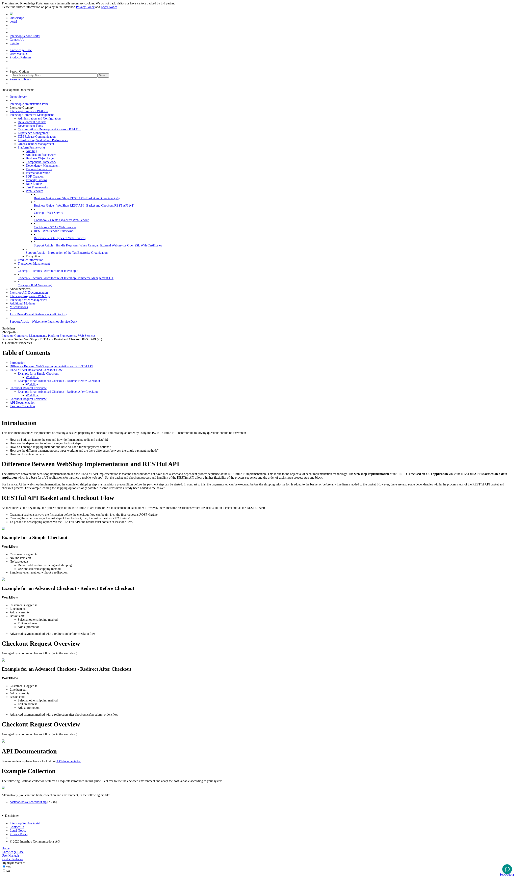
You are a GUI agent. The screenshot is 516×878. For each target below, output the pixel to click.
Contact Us (17, 39)
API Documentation (22, 402)
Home (5, 848)
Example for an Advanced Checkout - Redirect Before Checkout (59, 380)
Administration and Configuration (39, 118)
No (8, 871)
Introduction (17, 362)
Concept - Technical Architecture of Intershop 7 (48, 270)
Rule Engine (34, 183)
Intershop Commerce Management (32, 114)
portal (13, 21)
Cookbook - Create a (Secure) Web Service (61, 220)
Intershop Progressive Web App (30, 296)
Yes (8, 867)
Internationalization (38, 173)
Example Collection (22, 406)
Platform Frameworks (31, 147)
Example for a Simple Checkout (38, 373)
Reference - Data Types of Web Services (59, 238)
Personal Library (20, 79)
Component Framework (41, 162)
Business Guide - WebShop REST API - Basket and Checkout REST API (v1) (84, 205)
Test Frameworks (37, 187)
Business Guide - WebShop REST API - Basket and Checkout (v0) (77, 198)
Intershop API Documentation (29, 292)
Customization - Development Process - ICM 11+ (49, 129)
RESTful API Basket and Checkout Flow (36, 370)
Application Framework (41, 154)
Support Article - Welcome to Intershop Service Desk (43, 321)
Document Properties (18, 343)
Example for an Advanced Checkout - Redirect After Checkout (58, 391)
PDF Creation (35, 176)
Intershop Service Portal (25, 36)
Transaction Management (34, 263)
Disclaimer (12, 815)
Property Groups (36, 180)
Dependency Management (42, 165)
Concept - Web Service (48, 212)
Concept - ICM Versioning (35, 285)
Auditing (31, 151)
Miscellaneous (19, 307)
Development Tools (30, 125)
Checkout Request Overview (28, 388)
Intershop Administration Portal (29, 104)
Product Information (30, 260)
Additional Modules (22, 303)
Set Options (506, 874)
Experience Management (33, 133)
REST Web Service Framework (54, 231)
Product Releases (20, 57)
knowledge (17, 18)
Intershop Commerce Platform (29, 111)
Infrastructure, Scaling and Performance (43, 140)
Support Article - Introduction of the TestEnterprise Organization (67, 252)
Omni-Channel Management (36, 143)
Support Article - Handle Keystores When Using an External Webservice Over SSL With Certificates (98, 245)
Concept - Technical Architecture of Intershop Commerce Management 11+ (65, 278)
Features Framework (39, 169)
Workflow (32, 377)
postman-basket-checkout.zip (28, 802)
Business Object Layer (40, 158)
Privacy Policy (85, 7)
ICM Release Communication (37, 136)
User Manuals (18, 53)
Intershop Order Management (28, 299)
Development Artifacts (32, 122)
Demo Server (18, 96)
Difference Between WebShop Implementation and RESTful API (51, 366)
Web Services (34, 191)
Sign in (14, 43)
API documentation (68, 761)
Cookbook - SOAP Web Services (55, 227)
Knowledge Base (21, 50)
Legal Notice (109, 7)
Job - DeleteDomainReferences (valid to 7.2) (38, 314)
